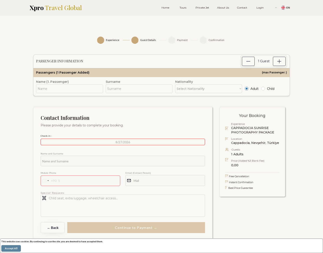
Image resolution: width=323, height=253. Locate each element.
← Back (52, 228)
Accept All (11, 248)
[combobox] (48, 181)
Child (270, 88)
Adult (254, 88)
